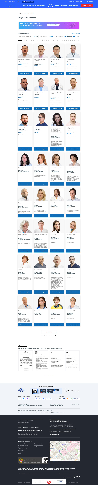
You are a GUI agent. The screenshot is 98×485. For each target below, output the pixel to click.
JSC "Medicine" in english (22, 448)
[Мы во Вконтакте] (50, 399)
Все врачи (20, 40)
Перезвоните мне (11, 6)
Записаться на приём (87, 5)
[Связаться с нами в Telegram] (19, 399)
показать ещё (49, 332)
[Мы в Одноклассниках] (47, 399)
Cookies (44, 480)
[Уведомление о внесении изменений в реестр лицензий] (25, 360)
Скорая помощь (21, 450)
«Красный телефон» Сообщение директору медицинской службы (30, 404)
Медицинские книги (22, 452)
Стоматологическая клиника (23, 445)
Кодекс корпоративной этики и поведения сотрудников (60, 431)
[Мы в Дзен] (39, 399)
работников (29, 434)
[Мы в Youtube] (43, 399)
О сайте (19, 425)
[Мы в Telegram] (36, 399)
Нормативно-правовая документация (57, 420)
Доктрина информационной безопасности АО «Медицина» (29, 427)
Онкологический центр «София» (24, 443)
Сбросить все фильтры (76, 33)
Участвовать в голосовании (29, 460)
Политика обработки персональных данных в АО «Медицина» (30, 430)
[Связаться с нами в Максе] (27, 399)
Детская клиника (21, 447)
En (18, 1)
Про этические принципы (54, 434)
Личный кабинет (90, 1)
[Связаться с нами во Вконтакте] (23, 399)
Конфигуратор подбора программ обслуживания (56, 404)
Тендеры (36, 446)
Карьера (19, 453)
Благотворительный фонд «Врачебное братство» (39, 444)
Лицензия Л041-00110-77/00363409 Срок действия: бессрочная (30, 419)
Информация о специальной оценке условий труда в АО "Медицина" (62, 429)
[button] (6, 5)
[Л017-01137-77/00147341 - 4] (72, 360)
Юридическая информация (55, 419)
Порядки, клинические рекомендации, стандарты (59, 421)
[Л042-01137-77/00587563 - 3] (57, 360)
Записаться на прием (24, 73)
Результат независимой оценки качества (32, 462)
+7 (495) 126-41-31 (12, 5)
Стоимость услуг (75, 404)
